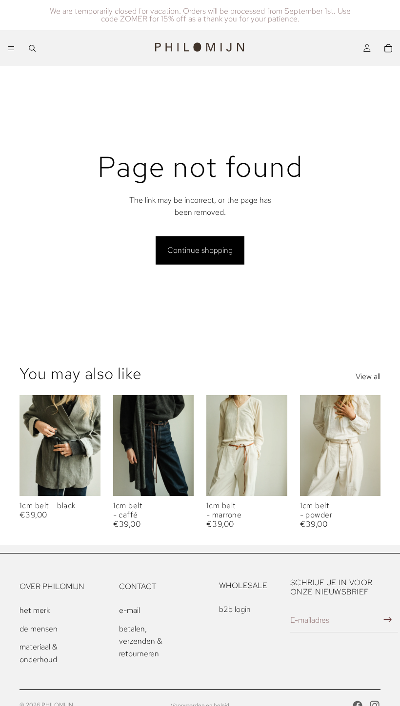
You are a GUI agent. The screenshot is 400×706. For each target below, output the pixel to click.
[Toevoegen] (85, 481)
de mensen (39, 629)
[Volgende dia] (89, 445)
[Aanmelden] (388, 620)
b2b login (235, 609)
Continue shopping (200, 250)
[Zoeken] (32, 48)
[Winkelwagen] (388, 48)
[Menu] (11, 48)
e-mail (129, 610)
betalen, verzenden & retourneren (140, 641)
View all (368, 376)
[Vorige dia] (30, 445)
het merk (35, 610)
